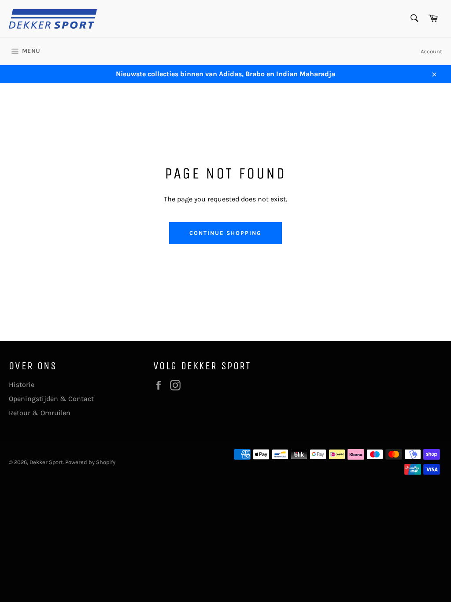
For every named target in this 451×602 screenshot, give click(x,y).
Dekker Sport (46, 462)
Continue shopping (225, 233)
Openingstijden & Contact (51, 398)
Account (431, 51)
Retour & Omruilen (39, 413)
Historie (21, 384)
